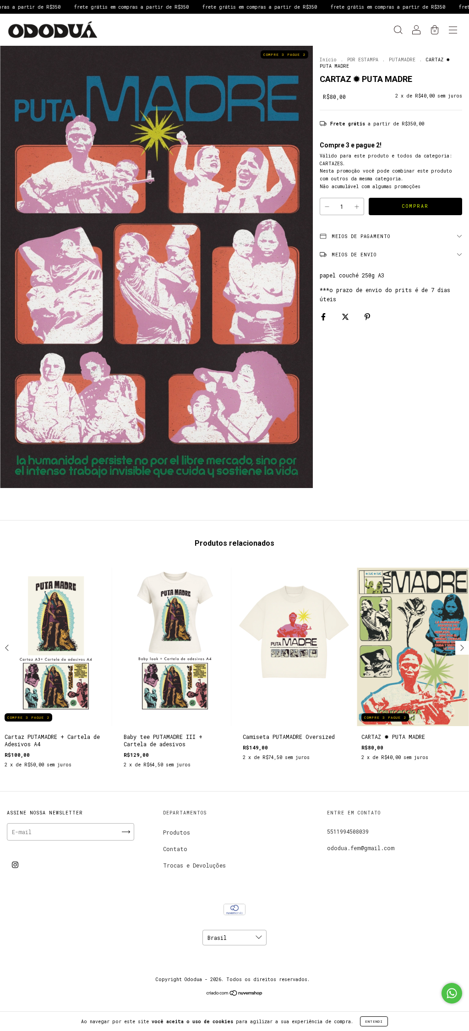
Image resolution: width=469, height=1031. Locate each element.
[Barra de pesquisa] (398, 30)
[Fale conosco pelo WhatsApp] (452, 993)
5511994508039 (348, 831)
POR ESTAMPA (362, 60)
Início (328, 60)
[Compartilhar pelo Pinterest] (367, 316)
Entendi (374, 1021)
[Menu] (453, 30)
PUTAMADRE (402, 60)
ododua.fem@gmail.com (360, 848)
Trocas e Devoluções (194, 865)
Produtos (176, 832)
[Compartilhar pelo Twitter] (347, 316)
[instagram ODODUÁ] (15, 864)
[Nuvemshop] (234, 994)
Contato (175, 848)
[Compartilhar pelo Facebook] (325, 316)
